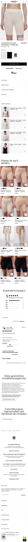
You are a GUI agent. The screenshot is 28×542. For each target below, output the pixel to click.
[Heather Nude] (15, 248)
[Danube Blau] (18, 248)
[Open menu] (1, 1)
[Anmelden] (23, 1)
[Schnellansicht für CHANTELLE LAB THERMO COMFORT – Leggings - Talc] (12, 244)
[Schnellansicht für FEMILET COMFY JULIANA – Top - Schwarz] (25, 151)
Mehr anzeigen (6, 358)
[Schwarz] (9, 55)
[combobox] (19, 321)
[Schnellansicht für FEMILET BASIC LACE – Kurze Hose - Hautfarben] (12, 214)
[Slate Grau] (15, 55)
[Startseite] (14, 2)
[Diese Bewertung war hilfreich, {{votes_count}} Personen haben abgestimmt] (21, 363)
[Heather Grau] (20, 248)
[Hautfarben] (1, 218)
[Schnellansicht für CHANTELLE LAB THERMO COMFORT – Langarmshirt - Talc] (25, 127)
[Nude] (15, 218)
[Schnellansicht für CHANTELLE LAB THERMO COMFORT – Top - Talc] (25, 115)
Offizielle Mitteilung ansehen (9, 399)
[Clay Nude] (1, 188)
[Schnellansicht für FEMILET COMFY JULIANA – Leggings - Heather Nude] (26, 244)
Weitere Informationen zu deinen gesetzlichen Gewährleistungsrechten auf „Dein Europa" (11, 395)
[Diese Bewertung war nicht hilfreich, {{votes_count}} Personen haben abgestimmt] (24, 363)
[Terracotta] (6, 188)
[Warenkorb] (26, 1)
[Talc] (3, 55)
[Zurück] (2, 5)
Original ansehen (6, 340)
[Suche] (4, 1)
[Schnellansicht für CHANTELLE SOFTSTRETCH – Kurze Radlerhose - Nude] (26, 214)
